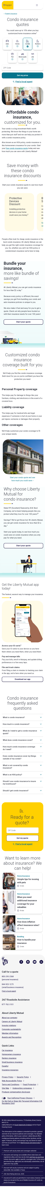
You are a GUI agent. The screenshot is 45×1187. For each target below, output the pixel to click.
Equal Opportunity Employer (23, 1125)
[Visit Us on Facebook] (21, 962)
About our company (9, 1018)
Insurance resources (10, 1070)
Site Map (5, 1088)
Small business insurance (12, 1062)
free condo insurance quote (17, 148)
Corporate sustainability (11, 1029)
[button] (7, 43)
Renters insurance (9, 1058)
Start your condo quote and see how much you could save (22, 479)
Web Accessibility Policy (12, 1081)
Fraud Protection (29, 1084)
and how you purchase (37, 1157)
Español (5, 1066)
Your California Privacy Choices (19, 1098)
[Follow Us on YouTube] (34, 962)
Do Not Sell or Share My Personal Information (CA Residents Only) (22, 1102)
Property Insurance (11, 13)
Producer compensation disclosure (16, 1092)
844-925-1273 (8, 984)
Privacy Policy (7, 1077)
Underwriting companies (22, 1088)
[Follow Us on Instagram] (28, 962)
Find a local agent (23, 81)
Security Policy (23, 1077)
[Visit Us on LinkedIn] (41, 962)
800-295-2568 (8, 976)
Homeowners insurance (11, 1054)
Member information (10, 1033)
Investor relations (9, 1025)
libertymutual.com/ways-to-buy (30, 1143)
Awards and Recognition (11, 1037)
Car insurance (7, 1050)
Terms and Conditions (10, 1084)
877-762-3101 (8, 1004)
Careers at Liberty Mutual (12, 1021)
